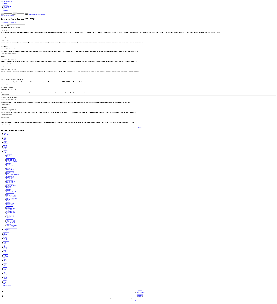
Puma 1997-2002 (10, 203)
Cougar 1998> (9, 154)
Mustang (8, 200)
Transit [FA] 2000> (10, 226)
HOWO (5, 237)
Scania (4, 269)
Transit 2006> (9, 224)
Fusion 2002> (9, 180)
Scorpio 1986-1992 (10, 210)
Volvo (4, 282)
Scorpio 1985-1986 (10, 208)
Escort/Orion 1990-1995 (11, 160)
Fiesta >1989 (9, 168)
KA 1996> (8, 186)
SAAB (5, 267)
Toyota (5, 278)
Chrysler (5, 145)
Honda (5, 235)
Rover (4, 265)
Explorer (8, 164)
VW (4, 283)
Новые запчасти (7, 6)
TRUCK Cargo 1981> (11, 228)
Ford (4, 152)
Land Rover (6, 248)
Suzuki (5, 277)
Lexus (4, 250)
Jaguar (4, 245)
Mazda (5, 252)
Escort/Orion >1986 (10, 158)
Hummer (5, 238)
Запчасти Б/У (13, 22)
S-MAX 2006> (9, 206)
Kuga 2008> (9, 189)
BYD (4, 139)
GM (4, 233)
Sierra (7, 213)
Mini (4, 255)
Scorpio (8, 207)
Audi (4, 136)
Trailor (4, 280)
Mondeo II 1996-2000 (11, 197)
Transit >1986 (9, 219)
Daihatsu (5, 150)
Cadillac (5, 141)
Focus (7, 173)
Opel (4, 259)
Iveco (4, 243)
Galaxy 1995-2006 (10, 181)
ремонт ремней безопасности (135, 300)
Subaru (5, 276)
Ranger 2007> (9, 204)
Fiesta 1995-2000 (10, 171)
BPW (4, 138)
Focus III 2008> (10, 178)
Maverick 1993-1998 (11, 191)
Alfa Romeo (6, 134)
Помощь (5, 10)
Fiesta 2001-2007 (10, 172)
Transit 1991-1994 (10, 221)
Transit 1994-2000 (10, 222)
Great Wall (5, 234)
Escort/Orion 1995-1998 (11, 161)
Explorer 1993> (10, 165)
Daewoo (5, 147)
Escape (8, 155)
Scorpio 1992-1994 (10, 211)
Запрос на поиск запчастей (7, 15)
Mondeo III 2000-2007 (11, 198)
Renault (5, 263)
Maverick (8, 190)
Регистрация (32, 14)
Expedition (8, 163)
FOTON (5, 230)
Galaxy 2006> (9, 182)
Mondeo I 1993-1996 (11, 195)
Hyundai (5, 239)
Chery (4, 142)
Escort (7, 156)
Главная (5, 3)
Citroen (5, 146)
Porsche (5, 261)
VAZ (4, 281)
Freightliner (6, 232)
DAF (4, 149)
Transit (7, 217)
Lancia (5, 247)
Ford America (6, 229)
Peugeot (5, 260)
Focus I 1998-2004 (10, 176)
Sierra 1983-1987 (10, 215)
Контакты (5, 5)
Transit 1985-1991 (10, 220)
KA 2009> (8, 187)
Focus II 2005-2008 (10, 177)
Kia (4, 246)
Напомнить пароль (40, 14)
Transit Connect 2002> (11, 225)
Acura (4, 133)
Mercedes (5, 254)
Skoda (4, 273)
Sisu (4, 272)
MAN (4, 251)
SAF (4, 268)
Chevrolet (5, 143)
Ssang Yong (6, 274)
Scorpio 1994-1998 (10, 212)
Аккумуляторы (7, 285)
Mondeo (8, 194)
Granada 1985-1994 (11, 185)
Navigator (8, 202)
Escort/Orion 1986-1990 (11, 159)
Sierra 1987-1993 (10, 216)
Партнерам (6, 8)
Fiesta (7, 167)
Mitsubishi (5, 256)
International (6, 241)
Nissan (5, 258)
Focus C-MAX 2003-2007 (12, 174)
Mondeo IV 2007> (10, 199)
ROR (4, 264)
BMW (4, 137)
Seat (4, 270)
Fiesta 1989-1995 (10, 169)
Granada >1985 (9, 184)
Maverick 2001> (10, 193)
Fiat (4, 151)
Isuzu (4, 242)
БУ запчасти (6, 7)
